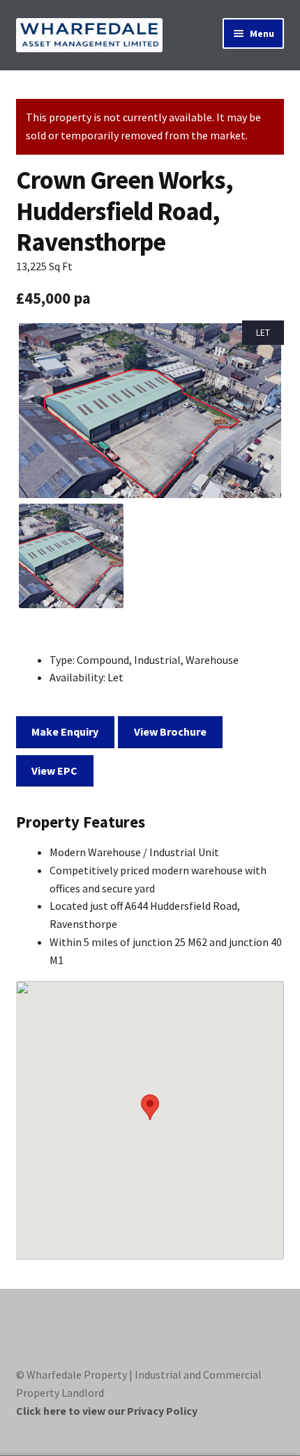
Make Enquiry (64, 731)
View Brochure (170, 731)
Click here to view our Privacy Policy (106, 1411)
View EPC (54, 770)
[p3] (150, 410)
